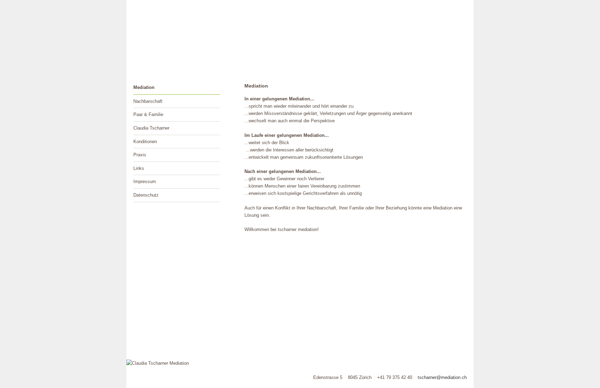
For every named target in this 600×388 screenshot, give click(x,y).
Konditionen (145, 141)
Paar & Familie (148, 114)
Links (138, 168)
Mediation (144, 87)
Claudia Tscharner (151, 128)
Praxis (139, 154)
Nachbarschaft (147, 101)
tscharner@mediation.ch (442, 377)
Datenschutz (146, 195)
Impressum (144, 181)
